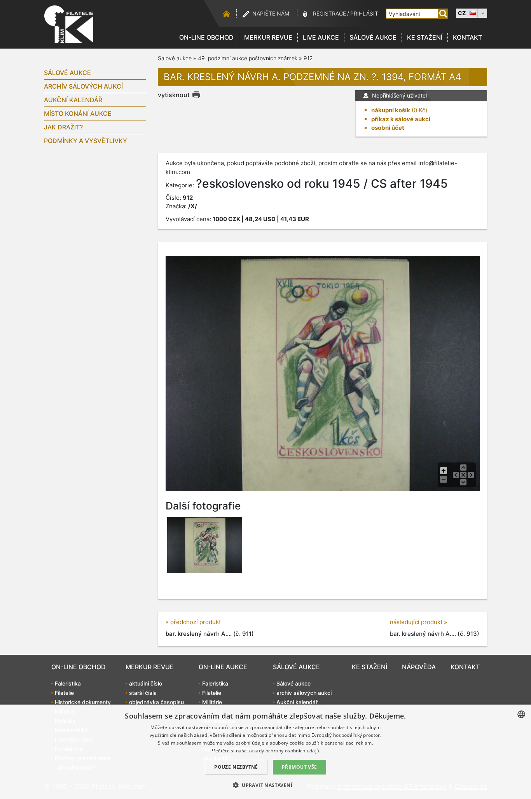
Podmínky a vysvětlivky (85, 141)
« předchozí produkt (193, 622)
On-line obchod (206, 37)
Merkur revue (268, 37)
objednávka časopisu (156, 702)
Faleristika (68, 683)
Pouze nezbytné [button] (236, 767)
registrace (329, 13)
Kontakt (467, 37)
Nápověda (419, 667)
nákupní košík (390, 110)
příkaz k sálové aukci (400, 119)
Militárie (212, 702)
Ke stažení (424, 37)
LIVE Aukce (321, 37)
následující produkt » (418, 622)
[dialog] (265, 752)
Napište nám (270, 13)
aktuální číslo (145, 683)
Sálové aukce (373, 37)
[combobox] (521, 714)
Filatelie (64, 692)
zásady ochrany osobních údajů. (284, 750)
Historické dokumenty (83, 702)
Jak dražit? (63, 127)
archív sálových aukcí (83, 86)
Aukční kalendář (73, 100)
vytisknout (174, 95)
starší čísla (143, 692)
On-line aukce (223, 667)
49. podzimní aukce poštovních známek (247, 58)
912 (308, 58)
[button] (265, 785)
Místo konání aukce (78, 113)
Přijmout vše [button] (299, 767)
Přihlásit (364, 13)
